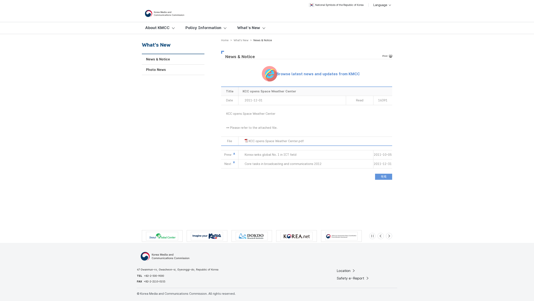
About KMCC (157, 27)
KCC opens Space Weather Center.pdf (276, 141)
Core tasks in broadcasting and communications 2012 (283, 164)
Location (344, 271)
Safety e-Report (351, 278)
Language (380, 5)
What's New (248, 27)
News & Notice (158, 59)
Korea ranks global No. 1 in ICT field (270, 155)
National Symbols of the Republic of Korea (339, 5)
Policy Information (203, 27)
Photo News (156, 70)
